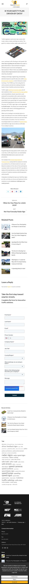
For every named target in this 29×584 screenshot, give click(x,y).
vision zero (14, 484)
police (25, 448)
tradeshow (19, 478)
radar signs (7, 455)
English (3, 581)
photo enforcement (19, 448)
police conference (7, 451)
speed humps (7, 473)
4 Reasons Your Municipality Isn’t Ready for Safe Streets (19, 225)
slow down (5, 466)
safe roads (5, 462)
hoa (22, 446)
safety (13, 464)
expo (19, 446)
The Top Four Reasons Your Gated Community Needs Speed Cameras (15, 424)
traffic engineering (7, 25)
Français (7, 581)
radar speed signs (19, 455)
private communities (11, 453)
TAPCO (3, 522)
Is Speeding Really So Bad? (18, 268)
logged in (9, 286)
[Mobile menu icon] (3, 4)
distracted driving (10, 444)
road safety (5, 457)
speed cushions (7, 469)
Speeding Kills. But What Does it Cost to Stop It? (19, 243)
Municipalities (6, 23)
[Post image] (6, 227)
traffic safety (13, 482)
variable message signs (7, 484)
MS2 (3, 524)
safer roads (13, 462)
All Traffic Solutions (11, 522)
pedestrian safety (11, 448)
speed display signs (8, 471)
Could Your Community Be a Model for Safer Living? (16, 411)
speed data (16, 468)
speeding (17, 473)
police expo (4, 453)
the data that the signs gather (19, 92)
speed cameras (16, 466)
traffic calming (8, 480)
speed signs (7, 475)
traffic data (18, 480)
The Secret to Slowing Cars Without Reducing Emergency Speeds (19, 253)
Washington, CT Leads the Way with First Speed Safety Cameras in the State (19, 262)
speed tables (16, 475)
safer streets (21, 461)
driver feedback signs (10, 446)
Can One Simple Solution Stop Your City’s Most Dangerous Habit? (19, 235)
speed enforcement (20, 471)
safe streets (7, 464)
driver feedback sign (19, 444)
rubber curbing (13, 457)
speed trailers (23, 121)
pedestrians (4, 448)
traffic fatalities (5, 482)
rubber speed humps (6, 459)
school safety (18, 464)
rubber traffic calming (15, 459)
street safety (13, 478)
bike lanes (4, 444)
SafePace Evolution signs (14, 90)
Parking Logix (21, 522)
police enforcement (18, 451)
